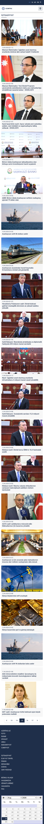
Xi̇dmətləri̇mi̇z (7, 807)
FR (40, 2)
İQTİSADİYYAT (6, 779)
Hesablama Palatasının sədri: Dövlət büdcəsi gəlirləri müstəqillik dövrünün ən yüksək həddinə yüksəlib (20, 306)
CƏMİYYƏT (5, 771)
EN (35, 2)
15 (22, 744)
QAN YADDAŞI (6, 793)
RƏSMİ (3, 760)
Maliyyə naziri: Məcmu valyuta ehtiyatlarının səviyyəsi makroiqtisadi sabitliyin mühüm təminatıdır (19, 488)
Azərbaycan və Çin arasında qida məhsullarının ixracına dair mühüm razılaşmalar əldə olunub (20, 561)
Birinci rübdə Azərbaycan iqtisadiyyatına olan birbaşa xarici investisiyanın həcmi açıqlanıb (19, 163)
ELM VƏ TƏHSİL (7, 782)
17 (32, 744)
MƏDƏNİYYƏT (6, 769)
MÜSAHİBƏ (5, 788)
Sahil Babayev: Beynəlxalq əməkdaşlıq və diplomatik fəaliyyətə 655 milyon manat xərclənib (22, 343)
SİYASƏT (4, 763)
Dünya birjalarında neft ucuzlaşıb (14, 596)
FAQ (2, 813)
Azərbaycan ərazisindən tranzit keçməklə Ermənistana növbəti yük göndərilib (17, 269)
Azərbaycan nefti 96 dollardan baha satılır (18, 664)
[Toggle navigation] (39, 8)
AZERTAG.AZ (6, 754)
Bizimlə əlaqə (7, 801)
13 (11, 744)
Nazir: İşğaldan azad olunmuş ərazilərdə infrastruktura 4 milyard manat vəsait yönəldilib (20, 379)
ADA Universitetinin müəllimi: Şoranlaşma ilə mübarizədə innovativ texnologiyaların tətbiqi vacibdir (19, 700)
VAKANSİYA (5, 810)
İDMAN (3, 785)
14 (17, 744)
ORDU (3, 766)
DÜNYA (4, 791)
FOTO (3, 757)
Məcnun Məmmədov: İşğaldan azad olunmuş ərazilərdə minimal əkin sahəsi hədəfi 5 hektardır (20, 51)
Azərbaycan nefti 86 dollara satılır (15, 234)
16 (27, 744)
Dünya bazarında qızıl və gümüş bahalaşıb (18, 630)
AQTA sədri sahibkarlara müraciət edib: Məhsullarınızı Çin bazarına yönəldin (17, 525)
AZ (30, 2)
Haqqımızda (6, 804)
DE (38, 2)
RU (32, 2)
